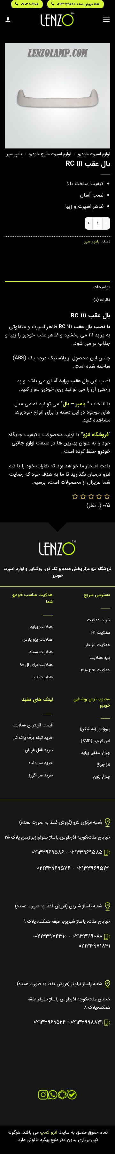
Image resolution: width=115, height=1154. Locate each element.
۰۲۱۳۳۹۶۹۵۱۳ (92, 868)
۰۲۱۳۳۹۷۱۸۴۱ (94, 946)
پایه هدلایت (99, 657)
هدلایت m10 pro (95, 670)
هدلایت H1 (100, 632)
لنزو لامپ (48, 1132)
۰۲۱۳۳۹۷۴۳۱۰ (51, 936)
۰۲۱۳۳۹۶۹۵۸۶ (48, 852)
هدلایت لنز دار (97, 645)
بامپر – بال (74, 404)
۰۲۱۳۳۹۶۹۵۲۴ (49, 1022)
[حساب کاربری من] (8, 19)
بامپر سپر (14, 154)
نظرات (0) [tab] (101, 300)
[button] (106, 19)
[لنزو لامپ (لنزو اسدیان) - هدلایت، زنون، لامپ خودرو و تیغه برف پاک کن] (57, 19)
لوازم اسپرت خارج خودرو (50, 154)
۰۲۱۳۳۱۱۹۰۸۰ (87, 936)
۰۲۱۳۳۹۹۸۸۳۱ (87, 1022)
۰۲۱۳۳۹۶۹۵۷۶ (54, 868)
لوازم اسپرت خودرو (94, 154)
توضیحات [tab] (102, 287)
